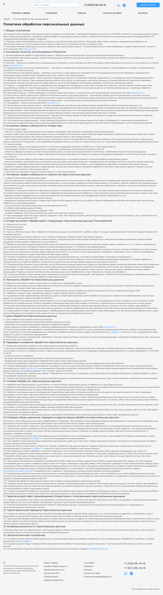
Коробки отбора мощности (55, 566)
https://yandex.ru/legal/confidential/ (18, 471)
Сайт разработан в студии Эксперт (145, 589)
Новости (82, 13)
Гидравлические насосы (54, 570)
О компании (51, 13)
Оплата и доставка (112, 13)
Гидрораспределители (53, 580)
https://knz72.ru (30, 49)
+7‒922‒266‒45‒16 (134, 568)
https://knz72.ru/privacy (98, 549)
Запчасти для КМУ (52, 573)
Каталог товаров (21, 13)
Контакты (142, 13)
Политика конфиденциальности (97, 577)
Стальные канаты (51, 577)
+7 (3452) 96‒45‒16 (95, 4)
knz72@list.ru (113, 332)
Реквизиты (88, 566)
